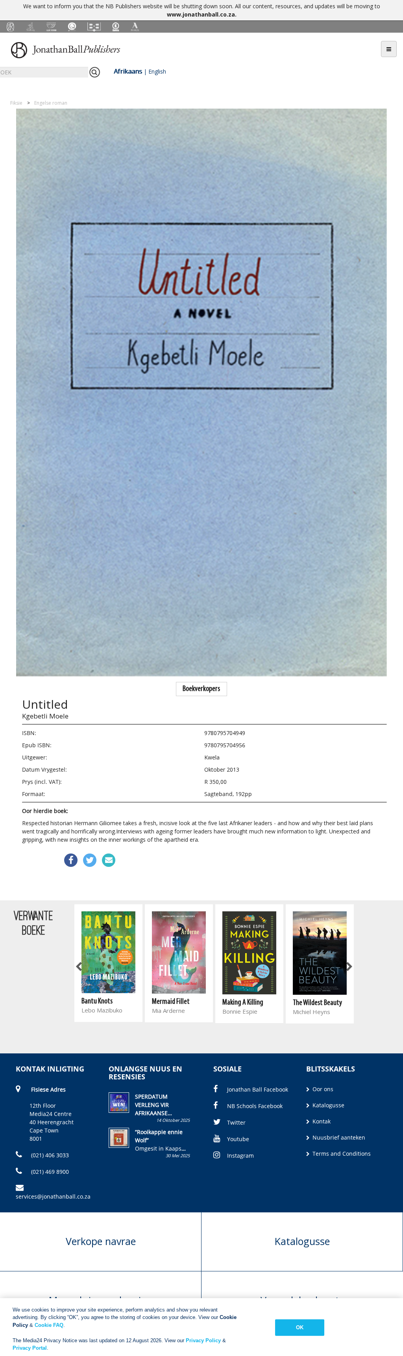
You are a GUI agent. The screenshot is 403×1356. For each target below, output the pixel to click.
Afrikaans (128, 71)
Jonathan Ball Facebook (257, 1089)
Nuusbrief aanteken (338, 1137)
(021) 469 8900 (49, 1171)
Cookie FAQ (49, 1325)
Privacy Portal (30, 1348)
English (157, 71)
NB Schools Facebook (255, 1106)
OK (299, 1327)
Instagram (240, 1155)
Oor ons (322, 1089)
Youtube (238, 1139)
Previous (79, 967)
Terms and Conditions (341, 1153)
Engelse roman (50, 103)
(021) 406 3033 (49, 1155)
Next (349, 967)
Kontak (321, 1121)
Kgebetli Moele (45, 715)
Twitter (236, 1122)
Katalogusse (327, 1105)
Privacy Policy (203, 1340)
